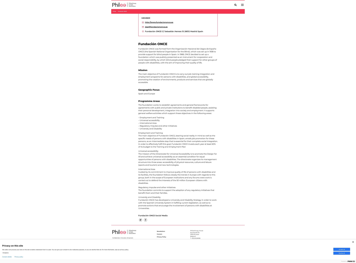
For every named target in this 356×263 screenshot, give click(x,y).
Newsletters (161, 231)
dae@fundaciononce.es (156, 27)
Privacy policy (19, 257)
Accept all (342, 249)
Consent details (7, 257)
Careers (159, 234)
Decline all (342, 253)
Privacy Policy (161, 237)
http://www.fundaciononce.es (159, 22)
